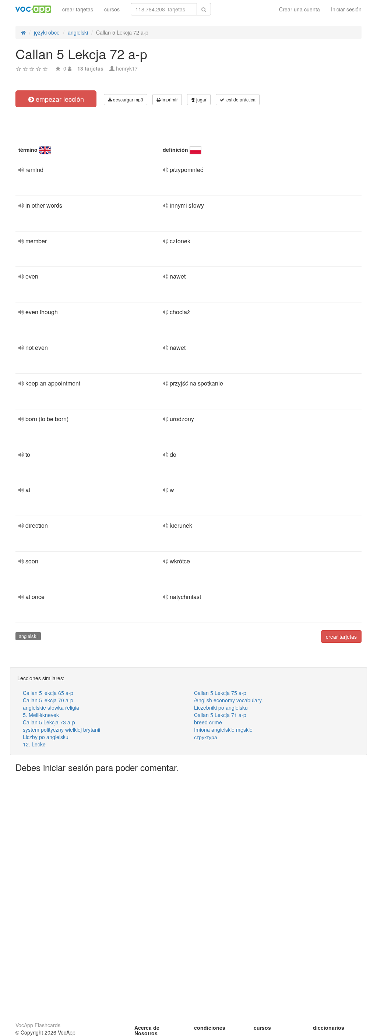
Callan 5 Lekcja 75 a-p (220, 692)
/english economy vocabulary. (228, 700)
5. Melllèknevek (41, 714)
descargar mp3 (127, 99)
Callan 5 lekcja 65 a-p (48, 692)
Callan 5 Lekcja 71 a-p (220, 714)
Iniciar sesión (346, 9)
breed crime (208, 722)
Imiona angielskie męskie (223, 729)
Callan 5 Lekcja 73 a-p (49, 722)
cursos (112, 9)
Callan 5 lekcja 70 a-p (48, 700)
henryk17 (127, 68)
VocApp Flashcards (37, 1025)
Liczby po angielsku (45, 737)
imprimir (169, 99)
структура (205, 737)
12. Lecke (34, 744)
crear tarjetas (77, 9)
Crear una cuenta (299, 9)
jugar (201, 99)
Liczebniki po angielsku (221, 707)
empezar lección (59, 99)
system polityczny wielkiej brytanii (61, 729)
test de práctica (240, 99)
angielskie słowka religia (51, 707)
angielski (28, 635)
